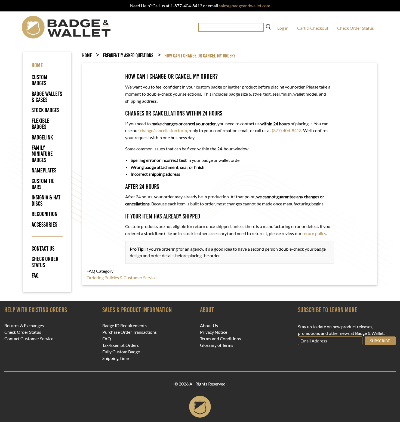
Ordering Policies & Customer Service (121, 277)
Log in (282, 28)
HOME (37, 65)
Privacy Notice (213, 332)
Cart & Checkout (312, 28)
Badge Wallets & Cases (47, 97)
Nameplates (44, 170)
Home (87, 55)
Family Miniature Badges (42, 154)
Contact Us (43, 249)
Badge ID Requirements (124, 325)
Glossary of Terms (216, 345)
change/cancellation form (163, 130)
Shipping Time (115, 358)
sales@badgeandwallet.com (244, 5)
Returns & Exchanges (24, 325)
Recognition (44, 214)
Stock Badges (45, 110)
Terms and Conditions (220, 338)
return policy (314, 233)
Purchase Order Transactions (129, 332)
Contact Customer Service (28, 338)
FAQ (35, 276)
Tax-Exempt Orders (120, 345)
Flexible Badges (40, 123)
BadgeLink (42, 137)
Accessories (44, 224)
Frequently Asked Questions (128, 55)
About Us (209, 325)
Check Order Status (355, 28)
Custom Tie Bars (43, 184)
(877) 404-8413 (286, 130)
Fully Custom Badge (121, 352)
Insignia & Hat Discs (46, 200)
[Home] (66, 26)
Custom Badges (39, 80)
